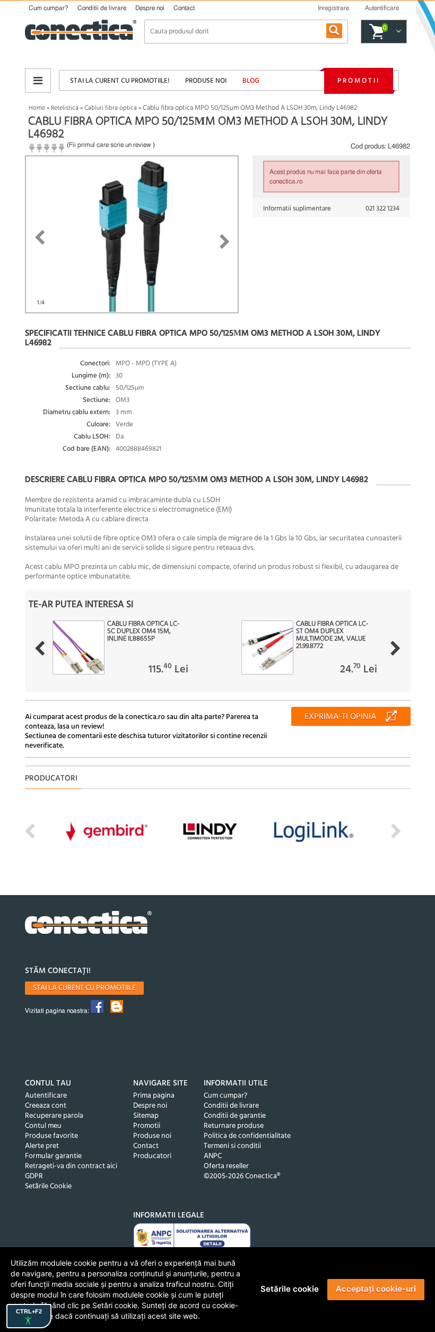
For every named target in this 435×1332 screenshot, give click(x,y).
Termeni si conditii (232, 1146)
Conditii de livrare (101, 8)
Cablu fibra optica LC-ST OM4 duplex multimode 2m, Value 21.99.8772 (332, 635)
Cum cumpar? (48, 8)
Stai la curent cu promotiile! (119, 80)
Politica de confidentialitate (247, 1136)
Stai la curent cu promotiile (84, 988)
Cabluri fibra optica (110, 108)
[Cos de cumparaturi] (397, 32)
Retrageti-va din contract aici (71, 1166)
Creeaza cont (45, 1106)
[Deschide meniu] (38, 80)
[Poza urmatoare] (225, 241)
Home (37, 108)
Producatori (152, 1156)
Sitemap (146, 1116)
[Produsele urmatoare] (395, 648)
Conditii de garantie (235, 1116)
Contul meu (43, 1126)
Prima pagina (154, 1096)
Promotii (358, 80)
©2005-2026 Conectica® (242, 1176)
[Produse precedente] (39, 648)
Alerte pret (42, 1146)
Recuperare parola (54, 1116)
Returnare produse (234, 1126)
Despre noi (149, 8)
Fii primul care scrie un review (110, 145)
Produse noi (206, 80)
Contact (184, 8)
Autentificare (46, 1096)
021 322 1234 (382, 208)
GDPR (34, 1176)
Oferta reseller (226, 1166)
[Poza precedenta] (39, 237)
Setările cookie (289, 1289)
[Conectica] (88, 924)
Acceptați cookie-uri (376, 1289)
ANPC (213, 1156)
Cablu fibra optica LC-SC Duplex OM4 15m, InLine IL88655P (143, 631)
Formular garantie (53, 1156)
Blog (250, 80)
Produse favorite (51, 1136)
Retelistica (65, 108)
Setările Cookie (48, 1186)
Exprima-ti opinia (340, 717)
